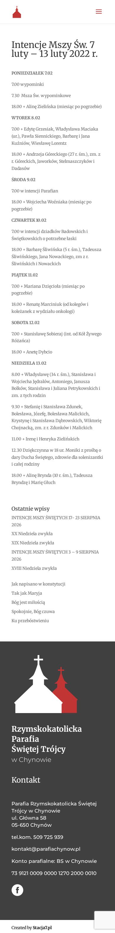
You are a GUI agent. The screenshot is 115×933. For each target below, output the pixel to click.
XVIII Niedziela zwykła (34, 568)
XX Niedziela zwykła (32, 533)
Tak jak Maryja (27, 593)
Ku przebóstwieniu (30, 620)
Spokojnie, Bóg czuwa (33, 611)
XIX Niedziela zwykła (33, 543)
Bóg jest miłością (28, 602)
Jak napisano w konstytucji (38, 584)
